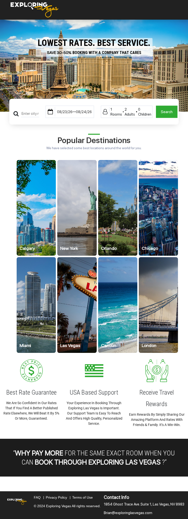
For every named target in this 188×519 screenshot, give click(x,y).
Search (167, 111)
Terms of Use (82, 497)
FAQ (40, 497)
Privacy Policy (59, 497)
